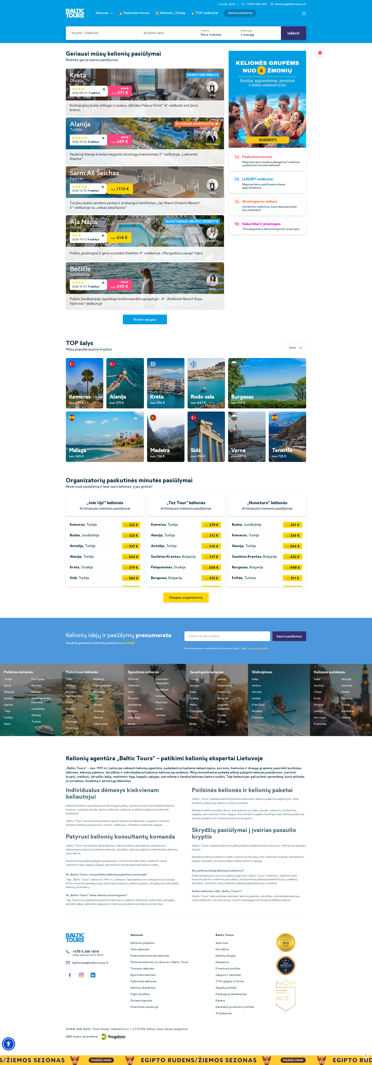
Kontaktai (222, 949)
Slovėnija (99, 692)
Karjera (220, 1000)
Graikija (8, 717)
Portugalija (38, 679)
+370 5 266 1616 (86, 952)
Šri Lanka (133, 698)
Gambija (160, 715)
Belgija (221, 721)
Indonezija (134, 717)
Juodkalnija (38, 709)
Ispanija (8, 698)
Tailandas (133, 685)
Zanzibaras (162, 689)
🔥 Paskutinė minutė (134, 13)
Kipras (7, 685)
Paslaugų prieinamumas (231, 994)
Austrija (71, 685)
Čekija (69, 702)
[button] (8, 1043)
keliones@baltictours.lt (90, 963)
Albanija (36, 715)
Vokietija (98, 679)
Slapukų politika (226, 988)
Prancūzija (72, 728)
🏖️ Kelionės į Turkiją (170, 13)
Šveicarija (258, 717)
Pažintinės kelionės (144, 981)
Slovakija (257, 711)
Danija (193, 717)
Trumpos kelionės (143, 968)
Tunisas (36, 721)
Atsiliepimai (224, 1013)
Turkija (8, 679)
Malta (7, 724)
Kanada (97, 705)
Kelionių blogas (226, 956)
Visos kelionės (140, 949)
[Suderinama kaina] (320, 53)
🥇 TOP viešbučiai (204, 13)
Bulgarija (9, 692)
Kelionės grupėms (143, 943)
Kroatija (36, 692)
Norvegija (72, 721)
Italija (7, 711)
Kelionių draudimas (143, 988)
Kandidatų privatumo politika (235, 1007)
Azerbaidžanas (102, 685)
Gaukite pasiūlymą (240, 13)
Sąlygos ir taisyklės (228, 975)
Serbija (345, 692)
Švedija (221, 715)
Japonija (98, 698)
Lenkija (70, 715)
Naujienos (222, 962)
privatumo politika (258, 648)
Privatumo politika (228, 968)
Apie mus (222, 943)
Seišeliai (160, 696)
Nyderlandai (224, 685)
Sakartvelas (100, 724)
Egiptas (8, 705)
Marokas (36, 685)
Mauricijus (161, 702)
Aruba (159, 709)
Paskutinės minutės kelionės (150, 956)
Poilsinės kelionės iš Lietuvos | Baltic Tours (160, 962)
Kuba (131, 692)
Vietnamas (134, 705)
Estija (193, 724)
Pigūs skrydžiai (140, 994)
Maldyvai (133, 679)
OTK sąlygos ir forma (230, 981)
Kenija (131, 724)
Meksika (133, 711)
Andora (256, 685)
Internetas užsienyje (145, 1007)
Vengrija (346, 679)
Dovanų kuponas (141, 1000)
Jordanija (98, 711)
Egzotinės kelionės (143, 975)
